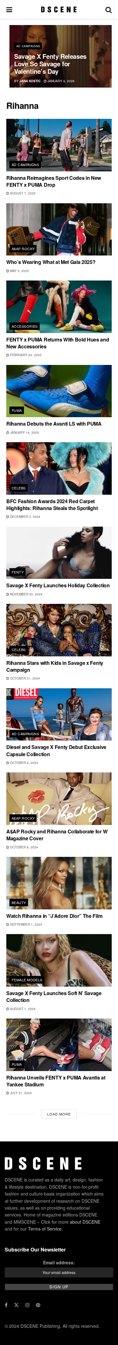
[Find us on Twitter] (16, 1305)
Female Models (27, 979)
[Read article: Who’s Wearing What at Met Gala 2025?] (59, 229)
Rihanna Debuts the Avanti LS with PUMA (54, 423)
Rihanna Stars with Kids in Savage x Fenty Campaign (54, 666)
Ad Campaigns (28, 46)
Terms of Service (45, 1229)
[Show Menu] (9, 9)
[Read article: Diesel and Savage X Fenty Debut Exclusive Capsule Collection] (59, 714)
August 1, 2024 (22, 1009)
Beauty (19, 902)
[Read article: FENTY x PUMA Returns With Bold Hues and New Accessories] (59, 307)
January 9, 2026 (61, 81)
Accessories (25, 326)
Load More (59, 1113)
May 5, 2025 (19, 271)
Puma (17, 410)
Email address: (59, 1262)
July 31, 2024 (20, 1093)
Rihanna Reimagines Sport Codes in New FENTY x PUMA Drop (53, 181)
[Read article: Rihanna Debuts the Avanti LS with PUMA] (59, 391)
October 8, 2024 (23, 847)
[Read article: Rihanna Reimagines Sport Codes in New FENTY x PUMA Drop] (59, 145)
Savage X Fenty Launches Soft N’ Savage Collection (54, 996)
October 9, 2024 (23, 763)
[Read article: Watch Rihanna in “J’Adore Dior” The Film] (59, 883)
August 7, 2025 (22, 193)
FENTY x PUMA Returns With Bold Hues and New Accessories (57, 343)
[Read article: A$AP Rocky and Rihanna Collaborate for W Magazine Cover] (59, 798)
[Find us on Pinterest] (38, 1305)
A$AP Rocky (23, 248)
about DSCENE (85, 1222)
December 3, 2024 (24, 516)
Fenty (18, 571)
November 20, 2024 (25, 594)
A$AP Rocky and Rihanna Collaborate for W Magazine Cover (56, 835)
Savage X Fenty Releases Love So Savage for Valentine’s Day (50, 64)
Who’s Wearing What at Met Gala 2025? (50, 261)
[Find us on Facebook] (6, 1305)
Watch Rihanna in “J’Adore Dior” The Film (54, 915)
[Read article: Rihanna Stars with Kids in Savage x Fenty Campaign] (59, 630)
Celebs (19, 487)
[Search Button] (108, 9)
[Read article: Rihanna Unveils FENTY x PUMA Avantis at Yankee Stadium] (59, 1045)
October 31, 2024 (24, 678)
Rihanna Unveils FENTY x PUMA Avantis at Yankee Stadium (55, 1081)
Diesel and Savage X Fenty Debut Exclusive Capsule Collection (56, 750)
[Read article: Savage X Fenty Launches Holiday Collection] (59, 553)
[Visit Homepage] (59, 9)
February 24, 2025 (25, 355)
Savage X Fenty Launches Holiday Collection (58, 585)
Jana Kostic (30, 81)
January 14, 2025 (24, 432)
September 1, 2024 (25, 924)
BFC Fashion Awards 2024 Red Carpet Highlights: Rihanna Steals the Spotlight (52, 505)
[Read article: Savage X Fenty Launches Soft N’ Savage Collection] (59, 960)
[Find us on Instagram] (27, 1305)
